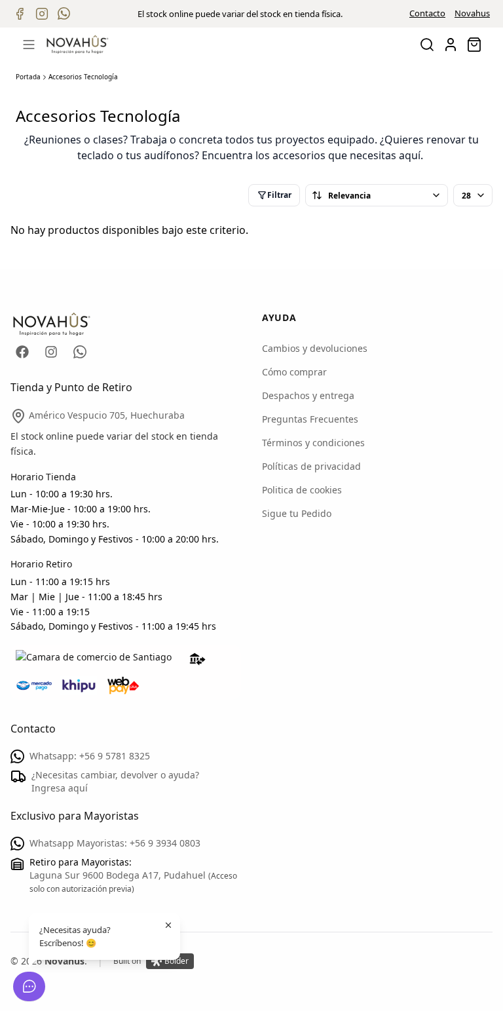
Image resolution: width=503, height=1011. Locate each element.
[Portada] (77, 44)
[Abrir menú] (29, 44)
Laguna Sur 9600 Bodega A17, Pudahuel (118, 875)
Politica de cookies (302, 490)
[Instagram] (51, 352)
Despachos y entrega (308, 395)
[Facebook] (22, 352)
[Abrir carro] (474, 44)
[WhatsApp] (80, 352)
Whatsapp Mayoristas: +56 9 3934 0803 (114, 843)
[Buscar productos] (427, 44)
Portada (28, 76)
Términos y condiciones (313, 442)
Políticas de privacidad (311, 466)
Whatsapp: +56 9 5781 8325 (89, 756)
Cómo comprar (294, 372)
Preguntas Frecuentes (310, 419)
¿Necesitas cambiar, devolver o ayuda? (115, 781)
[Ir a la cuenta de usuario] (450, 44)
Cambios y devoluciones (314, 348)
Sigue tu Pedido (296, 513)
